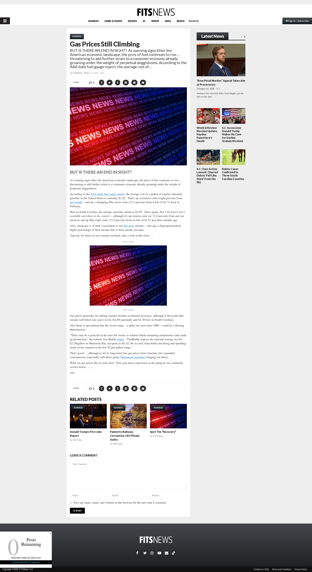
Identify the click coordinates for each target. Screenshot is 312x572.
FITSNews (78, 73)
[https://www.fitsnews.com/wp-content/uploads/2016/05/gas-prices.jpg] (128, 275)
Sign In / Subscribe (298, 20)
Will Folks (77, 440)
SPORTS (155, 21)
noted (120, 339)
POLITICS (132, 21)
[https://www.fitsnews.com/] (156, 12)
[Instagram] (154, 553)
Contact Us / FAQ (261, 569)
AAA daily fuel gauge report (107, 194)
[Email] (168, 553)
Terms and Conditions (281, 569)
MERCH (180, 21)
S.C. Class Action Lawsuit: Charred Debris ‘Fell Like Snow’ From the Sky (207, 175)
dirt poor (129, 226)
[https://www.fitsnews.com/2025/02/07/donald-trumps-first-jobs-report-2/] (88, 416)
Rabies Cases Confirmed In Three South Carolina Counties (233, 173)
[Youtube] (161, 553)
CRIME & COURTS (113, 21)
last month (76, 202)
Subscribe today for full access (26, 557)
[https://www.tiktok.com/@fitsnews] (174, 553)
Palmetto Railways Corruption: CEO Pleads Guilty (125, 435)
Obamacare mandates (133, 357)
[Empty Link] (241, 36)
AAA (131, 310)
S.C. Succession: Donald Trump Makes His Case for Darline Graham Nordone (232, 134)
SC (144, 21)
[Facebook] (139, 553)
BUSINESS (93, 21)
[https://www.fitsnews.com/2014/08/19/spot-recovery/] (168, 416)
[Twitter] (146, 553)
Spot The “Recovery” (163, 431)
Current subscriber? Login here (26, 562)
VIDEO (168, 21)
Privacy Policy (301, 569)
